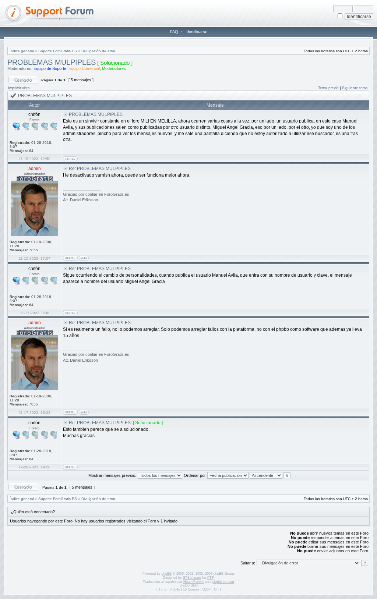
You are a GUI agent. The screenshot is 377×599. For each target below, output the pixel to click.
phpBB (167, 573)
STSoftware (192, 577)
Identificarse (196, 31)
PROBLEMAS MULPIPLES (51, 62)
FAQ (174, 31)
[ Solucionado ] (115, 63)
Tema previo (328, 88)
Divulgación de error (98, 51)
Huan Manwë (193, 582)
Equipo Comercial (84, 68)
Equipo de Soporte (50, 68)
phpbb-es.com (223, 582)
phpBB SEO (189, 585)
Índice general (22, 51)
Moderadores (114, 68)
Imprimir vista (19, 88)
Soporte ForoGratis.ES (57, 51)
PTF (210, 577)
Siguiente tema (355, 88)
